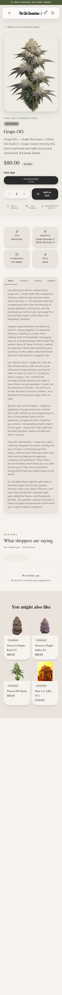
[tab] (10, 281)
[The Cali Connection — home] (31, 13)
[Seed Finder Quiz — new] (45, 13)
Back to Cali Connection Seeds (24, 26)
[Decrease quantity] (9, 194)
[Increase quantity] (24, 194)
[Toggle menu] (9, 13)
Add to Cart (47, 194)
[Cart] (52, 13)
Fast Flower (11, 123)
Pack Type (9, 172)
